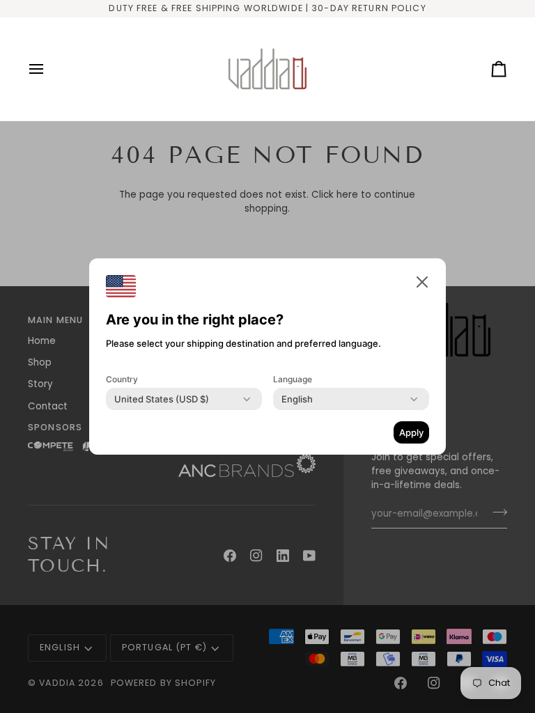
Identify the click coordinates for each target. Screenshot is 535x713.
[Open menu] (49, 68)
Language (292, 379)
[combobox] (161, 399)
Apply (411, 432)
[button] (422, 282)
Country (122, 379)
